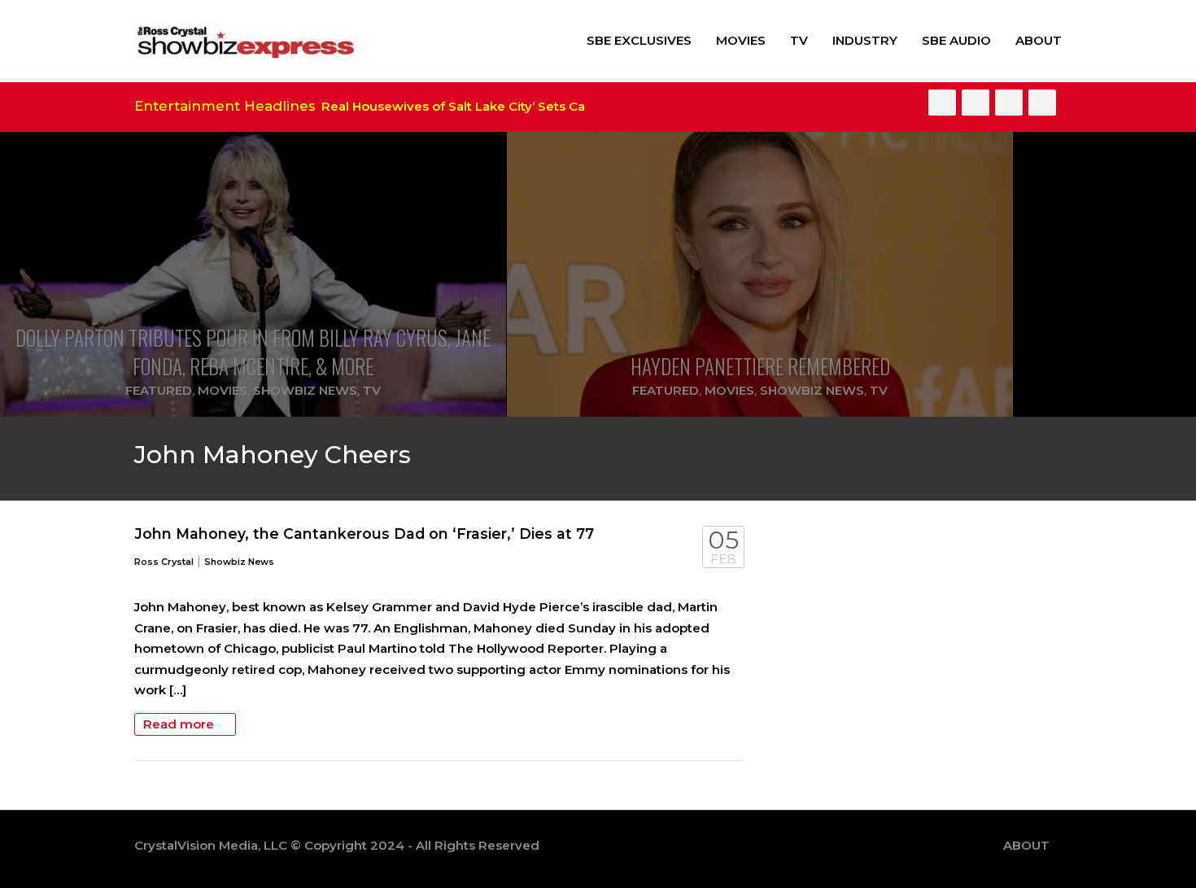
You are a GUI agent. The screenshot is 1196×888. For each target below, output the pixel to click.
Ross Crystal (164, 561)
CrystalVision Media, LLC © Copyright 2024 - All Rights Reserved (336, 845)
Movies (741, 40)
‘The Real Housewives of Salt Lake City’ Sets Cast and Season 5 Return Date (512, 106)
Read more (180, 724)
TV (799, 40)
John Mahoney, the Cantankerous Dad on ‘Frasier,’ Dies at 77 (364, 533)
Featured (158, 390)
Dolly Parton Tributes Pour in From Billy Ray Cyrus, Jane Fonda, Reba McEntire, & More (253, 351)
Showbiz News (305, 390)
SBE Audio (956, 40)
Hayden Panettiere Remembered (760, 366)
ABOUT (1038, 40)
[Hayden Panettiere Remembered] (760, 274)
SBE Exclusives (639, 40)
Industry (864, 40)
